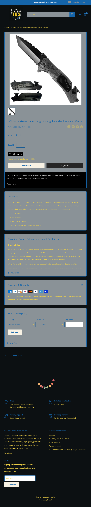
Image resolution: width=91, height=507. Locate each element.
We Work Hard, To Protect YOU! (45, 2)
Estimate (14, 332)
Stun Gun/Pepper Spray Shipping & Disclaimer (67, 449)
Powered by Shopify (45, 500)
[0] (84, 14)
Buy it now (65, 166)
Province (40, 319)
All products (15, 27)
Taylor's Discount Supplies (19, 127)
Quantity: (11, 145)
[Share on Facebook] (68, 126)
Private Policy (54, 442)
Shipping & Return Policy (59, 439)
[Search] (72, 14)
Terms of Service (55, 446)
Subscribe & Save (78, 2)
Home (6, 27)
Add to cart (26, 166)
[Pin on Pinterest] (73, 126)
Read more (11, 184)
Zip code (69, 319)
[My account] (80, 14)
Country (11, 319)
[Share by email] (81, 126)
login (15, 159)
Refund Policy (12, 343)
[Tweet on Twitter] (77, 126)
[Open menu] (5, 14)
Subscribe (12, 485)
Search (52, 435)
